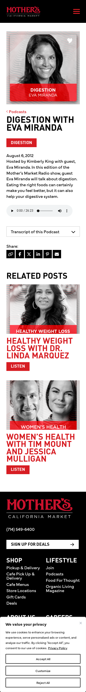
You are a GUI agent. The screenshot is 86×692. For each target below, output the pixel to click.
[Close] (81, 623)
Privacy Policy (57, 648)
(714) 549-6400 (20, 529)
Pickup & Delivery (23, 567)
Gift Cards (16, 597)
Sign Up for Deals (30, 544)
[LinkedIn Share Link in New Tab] (38, 254)
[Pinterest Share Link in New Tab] (47, 254)
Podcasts (17, 111)
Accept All (43, 659)
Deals (11, 603)
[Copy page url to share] (10, 254)
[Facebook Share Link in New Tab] (20, 254)
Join (50, 567)
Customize (43, 671)
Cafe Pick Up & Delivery (20, 576)
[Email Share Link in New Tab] (57, 254)
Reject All (43, 682)
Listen (20, 366)
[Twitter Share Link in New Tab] (29, 254)
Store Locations (21, 590)
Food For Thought (63, 580)
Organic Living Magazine (60, 588)
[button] (43, 231)
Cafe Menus (17, 584)
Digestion (21, 143)
